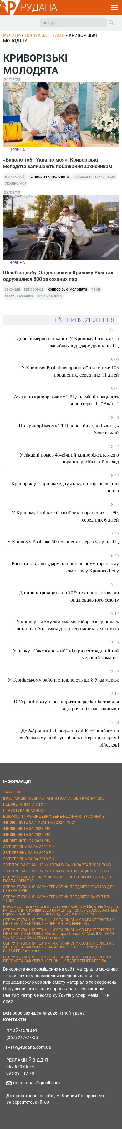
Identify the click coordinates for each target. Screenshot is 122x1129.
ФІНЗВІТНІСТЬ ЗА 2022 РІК (26, 834)
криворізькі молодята (49, 176)
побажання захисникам (94, 176)
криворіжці (34, 289)
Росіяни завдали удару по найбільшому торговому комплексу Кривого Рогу (65, 566)
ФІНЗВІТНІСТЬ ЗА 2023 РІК (26, 829)
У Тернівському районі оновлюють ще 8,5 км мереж (63, 679)
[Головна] (10, 14)
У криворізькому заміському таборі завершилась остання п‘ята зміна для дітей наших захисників (67, 625)
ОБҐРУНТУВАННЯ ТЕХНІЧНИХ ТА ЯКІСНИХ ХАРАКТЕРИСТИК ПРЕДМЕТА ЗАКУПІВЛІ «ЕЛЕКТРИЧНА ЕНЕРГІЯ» (58, 922)
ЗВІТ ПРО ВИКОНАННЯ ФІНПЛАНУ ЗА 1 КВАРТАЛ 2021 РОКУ (57, 865)
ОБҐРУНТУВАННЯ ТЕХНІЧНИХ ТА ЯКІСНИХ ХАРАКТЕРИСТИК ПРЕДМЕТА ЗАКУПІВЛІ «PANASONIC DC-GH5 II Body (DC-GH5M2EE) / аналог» (58, 947)
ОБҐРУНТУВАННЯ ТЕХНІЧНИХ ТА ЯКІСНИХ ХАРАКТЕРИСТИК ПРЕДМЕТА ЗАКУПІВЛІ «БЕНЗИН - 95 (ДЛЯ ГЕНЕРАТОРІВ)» (58, 959)
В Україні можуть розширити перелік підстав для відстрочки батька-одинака (66, 705)
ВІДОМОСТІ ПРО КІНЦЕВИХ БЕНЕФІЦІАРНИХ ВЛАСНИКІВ (53, 816)
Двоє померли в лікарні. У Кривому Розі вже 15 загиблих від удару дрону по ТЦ (68, 341)
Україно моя (16, 183)
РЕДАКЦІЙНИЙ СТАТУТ (24, 804)
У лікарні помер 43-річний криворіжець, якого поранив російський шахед (69, 458)
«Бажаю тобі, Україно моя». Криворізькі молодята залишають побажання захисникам (57, 163)
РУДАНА (39, 7)
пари (95, 289)
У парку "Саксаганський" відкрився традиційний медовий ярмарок (66, 654)
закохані (12, 289)
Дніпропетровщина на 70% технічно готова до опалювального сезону (69, 595)
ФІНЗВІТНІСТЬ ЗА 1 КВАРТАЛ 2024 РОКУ (39, 822)
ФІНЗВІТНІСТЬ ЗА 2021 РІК (26, 841)
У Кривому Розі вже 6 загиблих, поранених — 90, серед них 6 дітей (65, 515)
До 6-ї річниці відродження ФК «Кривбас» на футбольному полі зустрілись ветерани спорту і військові (68, 737)
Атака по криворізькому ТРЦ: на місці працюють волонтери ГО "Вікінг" (66, 400)
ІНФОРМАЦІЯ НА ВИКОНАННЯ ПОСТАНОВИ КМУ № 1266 (53, 798)
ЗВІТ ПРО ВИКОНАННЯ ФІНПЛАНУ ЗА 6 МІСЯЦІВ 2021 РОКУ (56, 871)
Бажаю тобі (15, 176)
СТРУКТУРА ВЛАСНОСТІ (24, 810)
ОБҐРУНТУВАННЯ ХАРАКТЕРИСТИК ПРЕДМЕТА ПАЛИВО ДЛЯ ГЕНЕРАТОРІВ (59, 889)
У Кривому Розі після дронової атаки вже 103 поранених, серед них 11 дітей (70, 370)
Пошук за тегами (45, 35)
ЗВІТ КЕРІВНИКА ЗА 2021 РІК (29, 847)
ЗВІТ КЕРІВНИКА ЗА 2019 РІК (29, 859)
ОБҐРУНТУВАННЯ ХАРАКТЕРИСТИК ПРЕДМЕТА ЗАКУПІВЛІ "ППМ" (56, 899)
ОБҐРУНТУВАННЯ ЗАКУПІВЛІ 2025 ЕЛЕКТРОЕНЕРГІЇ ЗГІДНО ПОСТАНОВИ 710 (57, 879)
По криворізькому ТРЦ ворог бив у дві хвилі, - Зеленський (69, 429)
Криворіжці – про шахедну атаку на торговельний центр (65, 486)
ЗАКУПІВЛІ (12, 792)
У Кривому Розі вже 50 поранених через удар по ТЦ (63, 541)
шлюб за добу (49, 296)
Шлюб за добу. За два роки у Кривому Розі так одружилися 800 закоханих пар (58, 276)
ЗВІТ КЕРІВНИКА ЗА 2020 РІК (29, 853)
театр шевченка (19, 296)
